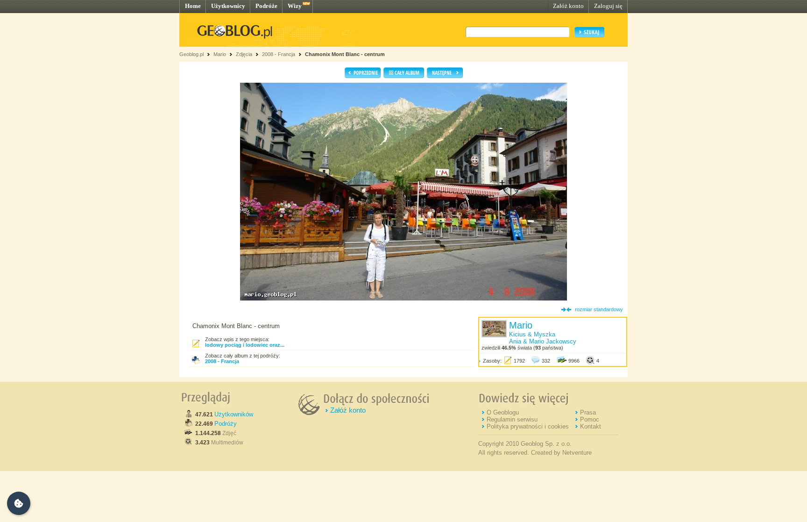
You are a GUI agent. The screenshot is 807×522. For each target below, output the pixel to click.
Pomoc (589, 419)
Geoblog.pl (191, 54)
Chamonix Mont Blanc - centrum (345, 54)
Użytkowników (233, 414)
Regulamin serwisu (512, 419)
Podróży (225, 423)
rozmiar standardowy (599, 309)
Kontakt (590, 426)
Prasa (588, 412)
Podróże (266, 5)
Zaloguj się (608, 5)
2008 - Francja (278, 54)
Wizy (295, 5)
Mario (219, 54)
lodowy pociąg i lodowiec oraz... (244, 345)
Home (193, 5)
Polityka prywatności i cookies (528, 426)
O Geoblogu (503, 412)
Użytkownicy (228, 5)
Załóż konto (568, 5)
